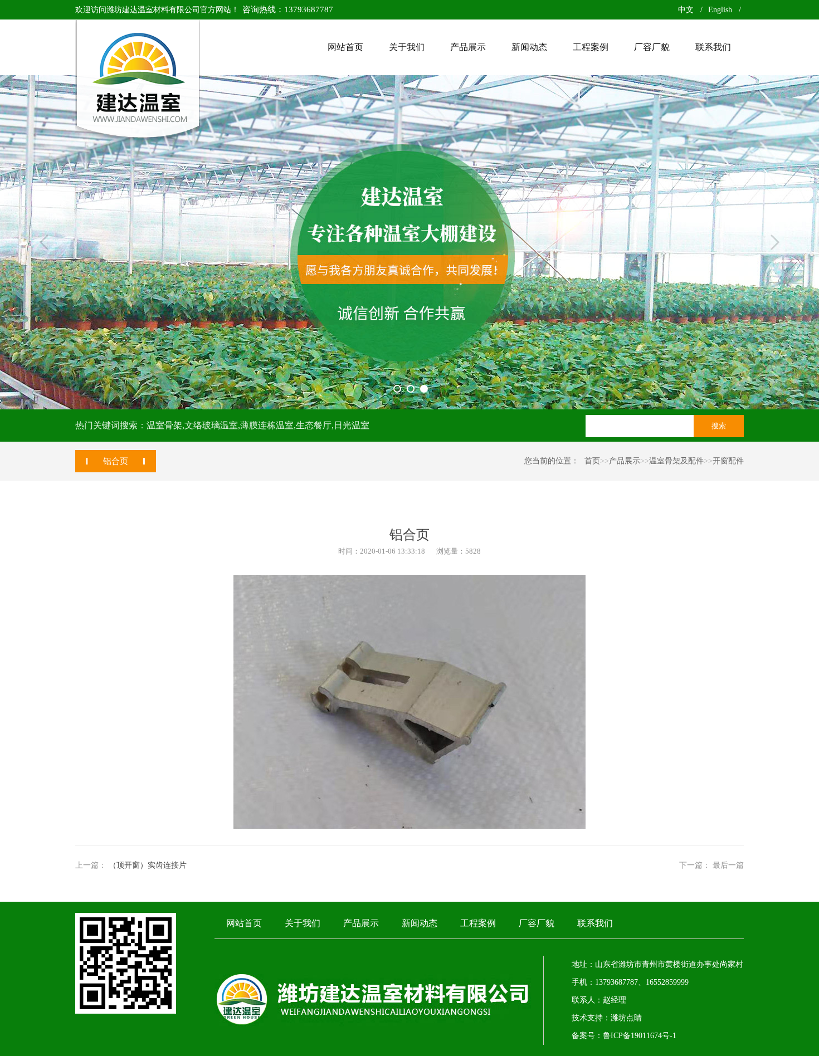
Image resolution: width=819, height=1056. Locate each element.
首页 (592, 461)
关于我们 (302, 923)
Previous (44, 242)
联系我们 (595, 923)
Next (775, 242)
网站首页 (244, 923)
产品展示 (624, 461)
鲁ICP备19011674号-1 (639, 1035)
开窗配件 (728, 461)
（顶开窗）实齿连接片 (148, 865)
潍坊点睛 (626, 1018)
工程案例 (478, 923)
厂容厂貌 (536, 923)
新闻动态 (419, 923)
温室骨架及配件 (676, 461)
